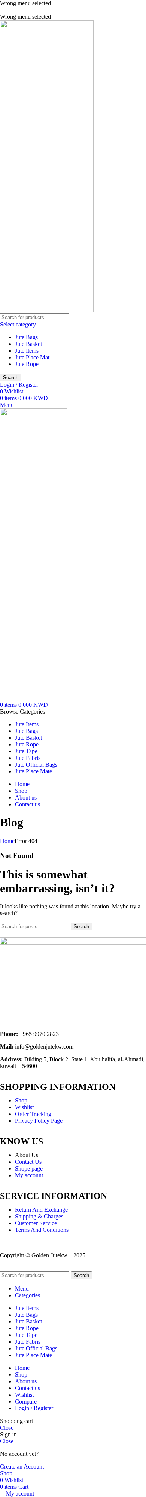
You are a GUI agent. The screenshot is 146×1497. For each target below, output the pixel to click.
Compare (26, 1401)
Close (6, 1427)
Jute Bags (26, 337)
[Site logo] (47, 310)
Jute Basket (28, 344)
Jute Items (27, 350)
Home (7, 841)
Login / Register (34, 1408)
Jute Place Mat (32, 357)
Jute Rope (27, 364)
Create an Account (22, 1466)
